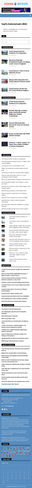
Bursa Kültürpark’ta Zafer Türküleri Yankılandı (14, 298)
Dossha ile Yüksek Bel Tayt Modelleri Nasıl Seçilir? (15, 381)
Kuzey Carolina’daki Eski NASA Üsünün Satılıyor (19, 134)
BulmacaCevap (5, 431)
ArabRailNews (5, 439)
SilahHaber (4, 424)
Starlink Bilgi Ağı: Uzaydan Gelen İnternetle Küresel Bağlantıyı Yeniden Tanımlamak (18, 113)
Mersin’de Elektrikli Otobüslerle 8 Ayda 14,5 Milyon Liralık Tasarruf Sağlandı (19, 62)
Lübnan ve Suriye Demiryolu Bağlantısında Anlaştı (15, 282)
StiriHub (3, 440)
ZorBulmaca (4, 432)
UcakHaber (16, 423)
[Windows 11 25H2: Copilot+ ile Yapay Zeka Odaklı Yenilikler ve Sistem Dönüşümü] (5, 144)
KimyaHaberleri (12, 420)
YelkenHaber (5, 423)
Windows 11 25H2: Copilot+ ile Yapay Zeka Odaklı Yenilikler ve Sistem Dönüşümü (19, 144)
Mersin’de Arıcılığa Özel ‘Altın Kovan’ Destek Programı (15, 208)
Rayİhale (24, 432)
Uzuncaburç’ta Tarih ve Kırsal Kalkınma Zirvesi (19, 71)
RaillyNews (4, 437)
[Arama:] (16, 19)
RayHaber (7, 265)
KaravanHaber (25, 421)
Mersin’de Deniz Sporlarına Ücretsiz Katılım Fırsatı (14, 190)
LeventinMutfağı (17, 432)
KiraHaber (17, 426)
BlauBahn (17, 437)
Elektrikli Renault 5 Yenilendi (9, 316)
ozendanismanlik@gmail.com (10, 403)
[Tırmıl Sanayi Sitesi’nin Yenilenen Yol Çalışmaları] (5, 52)
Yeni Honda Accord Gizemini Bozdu (11, 309)
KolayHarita (19, 431)
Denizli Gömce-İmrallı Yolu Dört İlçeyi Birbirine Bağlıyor (19, 89)
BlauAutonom (16, 439)
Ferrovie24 (26, 439)
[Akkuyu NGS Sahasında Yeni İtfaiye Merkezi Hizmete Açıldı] (5, 81)
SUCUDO (4, 418)
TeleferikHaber (14, 418)
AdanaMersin (11, 421)
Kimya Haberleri (9, 345)
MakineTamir (22, 423)
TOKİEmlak (9, 434)
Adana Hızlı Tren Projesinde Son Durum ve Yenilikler (15, 197)
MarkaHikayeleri (25, 426)
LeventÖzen (19, 420)
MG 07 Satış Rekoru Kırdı (8, 318)
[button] (30, 15)
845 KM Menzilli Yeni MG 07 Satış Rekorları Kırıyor (15, 338)
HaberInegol (4, 426)
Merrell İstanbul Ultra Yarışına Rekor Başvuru (14, 301)
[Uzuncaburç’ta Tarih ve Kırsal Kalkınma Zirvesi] (5, 72)
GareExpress (22, 437)
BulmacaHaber (5, 428)
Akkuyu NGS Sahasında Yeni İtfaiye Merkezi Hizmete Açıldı (19, 80)
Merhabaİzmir (18, 421)
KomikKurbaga (12, 431)
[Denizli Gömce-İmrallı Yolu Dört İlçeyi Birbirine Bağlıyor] (5, 90)
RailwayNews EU (24, 440)
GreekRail (21, 439)
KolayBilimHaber (20, 424)
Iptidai (27, 423)
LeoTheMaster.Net (11, 424)
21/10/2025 (13, 118)
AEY (20, 426)
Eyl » (3, 482)
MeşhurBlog (4, 434)
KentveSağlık (10, 432)
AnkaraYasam (5, 421)
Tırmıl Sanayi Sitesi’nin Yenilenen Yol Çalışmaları (17, 52)
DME (7, 440)
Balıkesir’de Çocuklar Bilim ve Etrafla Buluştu (14, 353)
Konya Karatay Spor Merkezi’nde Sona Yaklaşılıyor (15, 296)
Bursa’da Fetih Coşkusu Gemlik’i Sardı (12, 293)
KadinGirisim (25, 420)
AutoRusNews (11, 440)
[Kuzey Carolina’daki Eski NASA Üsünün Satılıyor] (5, 135)
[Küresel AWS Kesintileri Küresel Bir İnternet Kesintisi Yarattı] (5, 124)
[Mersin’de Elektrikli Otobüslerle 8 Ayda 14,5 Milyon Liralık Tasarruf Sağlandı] (5, 61)
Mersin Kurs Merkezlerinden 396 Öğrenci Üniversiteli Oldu (16, 179)
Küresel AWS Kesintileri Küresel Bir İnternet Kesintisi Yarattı (19, 125)
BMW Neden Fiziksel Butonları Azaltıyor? (13, 341)
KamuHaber (11, 423)
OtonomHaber (8, 305)
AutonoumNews (10, 437)
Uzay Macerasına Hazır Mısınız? (10, 384)
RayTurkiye (24, 431)
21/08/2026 (13, 83)
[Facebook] (2, 409)
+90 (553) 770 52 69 (7, 401)
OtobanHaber (11, 426)
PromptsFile (17, 440)
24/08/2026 (13, 55)
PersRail (10, 439)
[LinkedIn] (5, 409)
